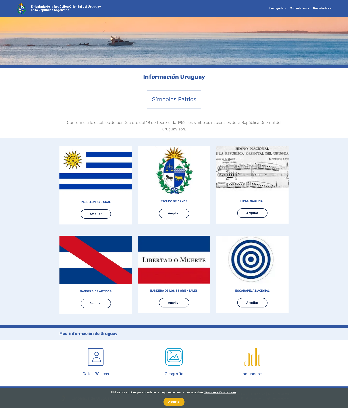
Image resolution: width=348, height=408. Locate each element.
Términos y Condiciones (220, 392)
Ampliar (96, 214)
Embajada (276, 8)
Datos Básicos (95, 373)
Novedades (321, 8)
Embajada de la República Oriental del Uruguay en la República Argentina (66, 8)
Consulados (298, 8)
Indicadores (252, 373)
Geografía (174, 373)
